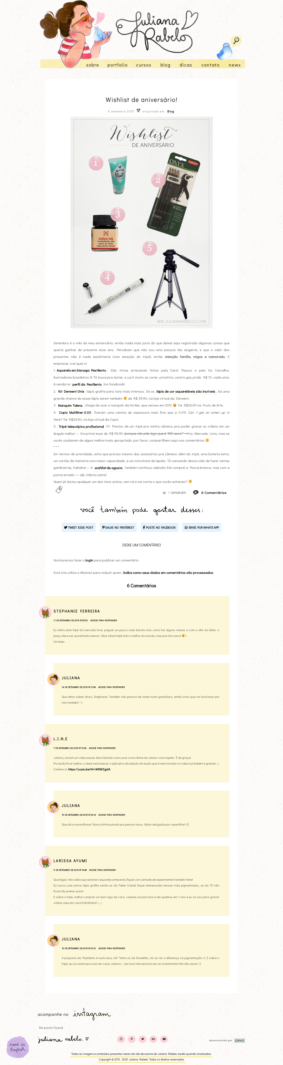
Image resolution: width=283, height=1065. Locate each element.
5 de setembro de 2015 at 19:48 (70, 869)
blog (166, 65)
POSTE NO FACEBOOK (160, 527)
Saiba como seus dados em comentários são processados (168, 572)
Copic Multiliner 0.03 (75, 412)
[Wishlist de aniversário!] (199, 492)
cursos (143, 65)
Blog (170, 111)
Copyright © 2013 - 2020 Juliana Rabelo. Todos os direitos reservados (141, 1059)
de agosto (108, 467)
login (89, 560)
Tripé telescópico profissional (81, 426)
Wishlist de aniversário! (142, 99)
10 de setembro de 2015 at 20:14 (79, 814)
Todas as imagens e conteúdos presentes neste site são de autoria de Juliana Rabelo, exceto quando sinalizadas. (141, 1054)
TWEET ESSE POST (80, 527)
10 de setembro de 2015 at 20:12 (79, 948)
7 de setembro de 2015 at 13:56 (69, 747)
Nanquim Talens (70, 405)
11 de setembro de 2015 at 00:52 (70, 620)
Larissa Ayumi (70, 860)
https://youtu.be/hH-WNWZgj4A (89, 769)
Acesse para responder (103, 620)
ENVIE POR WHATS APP (203, 527)
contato (210, 65)
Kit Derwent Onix (71, 391)
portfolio (118, 65)
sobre (92, 65)
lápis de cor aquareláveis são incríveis (186, 391)
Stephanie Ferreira (76, 611)
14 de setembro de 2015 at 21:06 (79, 687)
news (235, 65)
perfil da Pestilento (87, 384)
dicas (186, 65)
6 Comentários (214, 492)
